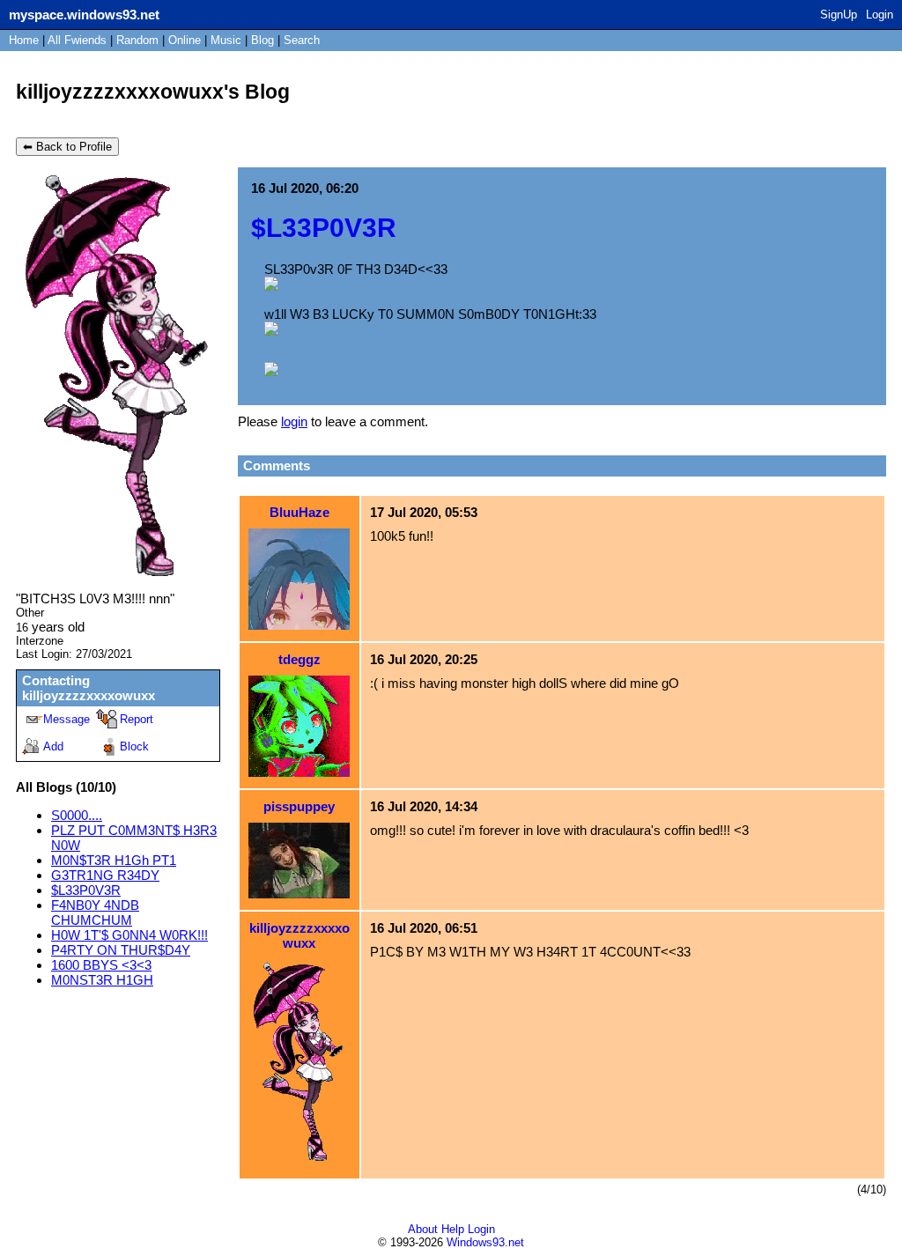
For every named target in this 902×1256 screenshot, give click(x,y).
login (294, 421)
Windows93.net (485, 1242)
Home (24, 40)
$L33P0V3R (86, 890)
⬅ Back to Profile (67, 146)
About (423, 1229)
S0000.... (76, 815)
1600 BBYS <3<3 (101, 964)
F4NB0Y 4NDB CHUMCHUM (95, 912)
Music (226, 40)
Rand (137, 40)
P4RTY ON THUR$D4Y (120, 949)
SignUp (838, 14)
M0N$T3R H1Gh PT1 (113, 860)
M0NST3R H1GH (102, 979)
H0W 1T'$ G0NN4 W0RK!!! (129, 934)
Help (452, 1229)
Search (302, 40)
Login (879, 14)
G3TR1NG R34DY (105, 875)
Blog (262, 40)
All (77, 40)
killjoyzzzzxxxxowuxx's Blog (153, 92)
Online (184, 40)
